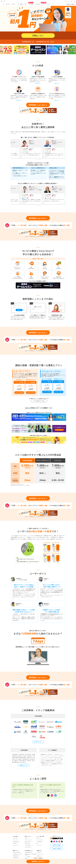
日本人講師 (15, 843)
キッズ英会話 (37, 4)
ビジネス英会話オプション (29, 845)
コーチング (43, 4)
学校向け (72, 4)
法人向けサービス (38, 741)
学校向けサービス (24, 765)
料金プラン (14, 4)
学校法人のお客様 (57, 848)
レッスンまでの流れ (39, 839)
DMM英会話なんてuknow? (17, 854)
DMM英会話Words (16, 855)
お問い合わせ (38, 855)
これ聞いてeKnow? (28, 847)
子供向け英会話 (27, 843)
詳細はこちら (38, 83)
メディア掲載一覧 (28, 856)
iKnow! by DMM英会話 (16, 852)
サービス (48, 4)
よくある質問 (38, 852)
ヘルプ (53, 4)
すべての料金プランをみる (39, 401)
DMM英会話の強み (16, 841)
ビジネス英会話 (30, 4)
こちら (23, 792)
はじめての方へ (15, 838)
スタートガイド (15, 839)
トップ (3, 4)
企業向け (68, 4)
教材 (25, 4)
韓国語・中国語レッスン (29, 841)
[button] (37, 159)
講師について (38, 838)
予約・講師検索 (20, 4)
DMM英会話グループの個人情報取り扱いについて (30, 855)
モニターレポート (16, 845)
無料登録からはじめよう (38, 218)
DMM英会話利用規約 (28, 852)
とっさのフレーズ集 (39, 854)
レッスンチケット (39, 845)
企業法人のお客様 (57, 845)
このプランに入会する (19, 392)
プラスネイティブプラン (29, 839)
